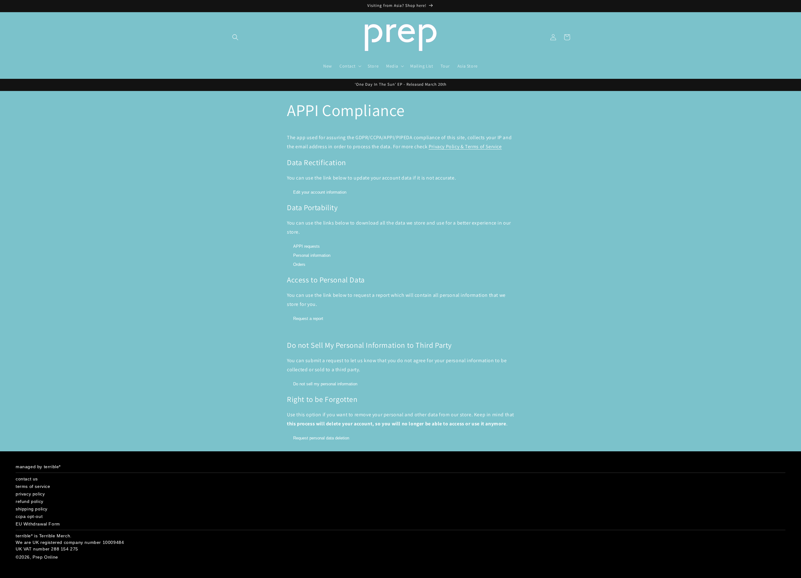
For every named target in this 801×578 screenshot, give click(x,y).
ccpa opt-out (29, 516)
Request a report (308, 318)
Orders (299, 264)
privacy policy (30, 493)
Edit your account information (319, 192)
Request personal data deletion (321, 438)
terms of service (33, 486)
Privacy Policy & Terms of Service (465, 146)
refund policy (29, 501)
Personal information (311, 255)
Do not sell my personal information (325, 384)
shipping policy (32, 508)
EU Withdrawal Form (38, 523)
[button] (235, 37)
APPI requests (306, 246)
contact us (27, 478)
